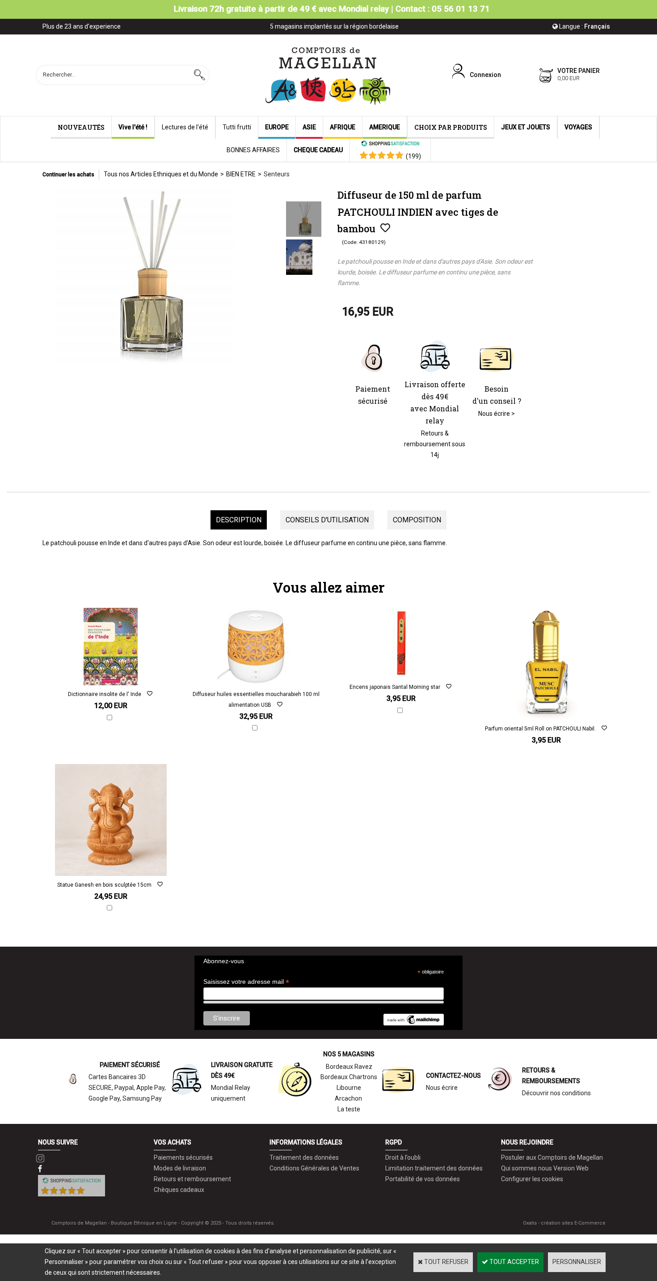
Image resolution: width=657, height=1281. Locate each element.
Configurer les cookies (532, 1179)
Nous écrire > (496, 413)
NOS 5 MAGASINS (349, 1054)
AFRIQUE (342, 127)
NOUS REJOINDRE (527, 1142)
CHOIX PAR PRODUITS (450, 127)
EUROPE (277, 127)
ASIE (309, 127)
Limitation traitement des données (434, 1168)
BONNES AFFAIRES (253, 150)
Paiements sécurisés (183, 1157)
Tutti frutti (237, 127)
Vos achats (172, 1142)
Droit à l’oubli (403, 1157)
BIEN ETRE (241, 174)
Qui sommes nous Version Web (545, 1168)
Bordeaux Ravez (349, 1066)
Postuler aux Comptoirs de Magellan (552, 1157)
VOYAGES (578, 127)
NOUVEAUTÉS (81, 127)
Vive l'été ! (132, 127)
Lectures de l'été (185, 127)
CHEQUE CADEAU (318, 150)
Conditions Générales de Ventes (314, 1168)
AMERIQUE (384, 127)
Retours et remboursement (192, 1179)
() (413, 156)
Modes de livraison (180, 1168)
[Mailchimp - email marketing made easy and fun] (413, 1023)
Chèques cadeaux (179, 1189)
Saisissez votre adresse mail (246, 982)
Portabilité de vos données (422, 1179)
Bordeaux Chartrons (348, 1076)
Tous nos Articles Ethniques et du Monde (161, 174)
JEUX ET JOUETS (525, 127)
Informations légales (306, 1142)
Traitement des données (304, 1157)
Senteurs (277, 174)
